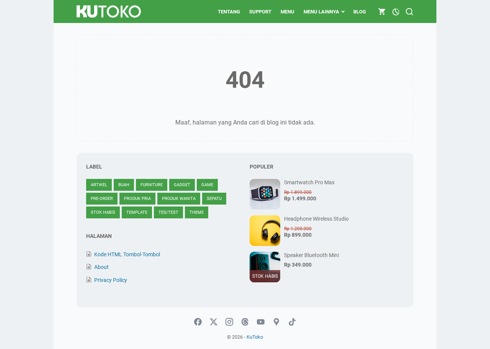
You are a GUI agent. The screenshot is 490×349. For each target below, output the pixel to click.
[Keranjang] (382, 11)
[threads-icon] (245, 322)
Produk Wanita (179, 198)
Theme (196, 212)
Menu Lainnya (321, 12)
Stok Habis (103, 212)
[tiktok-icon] (292, 322)
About (101, 267)
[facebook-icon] (198, 322)
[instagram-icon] (229, 322)
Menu (287, 12)
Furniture (151, 184)
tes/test (168, 212)
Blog (359, 12)
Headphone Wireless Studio (316, 219)
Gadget (182, 184)
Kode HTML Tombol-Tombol (127, 254)
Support (260, 12)
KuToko (255, 337)
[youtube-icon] (260, 322)
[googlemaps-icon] (276, 322)
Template (136, 212)
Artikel (99, 184)
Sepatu (214, 198)
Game (207, 184)
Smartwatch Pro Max (309, 182)
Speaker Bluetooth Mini (311, 255)
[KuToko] (109, 11)
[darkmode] (396, 11)
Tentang (229, 12)
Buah (123, 184)
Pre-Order (102, 198)
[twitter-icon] (213, 322)
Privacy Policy (110, 280)
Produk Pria (137, 198)
